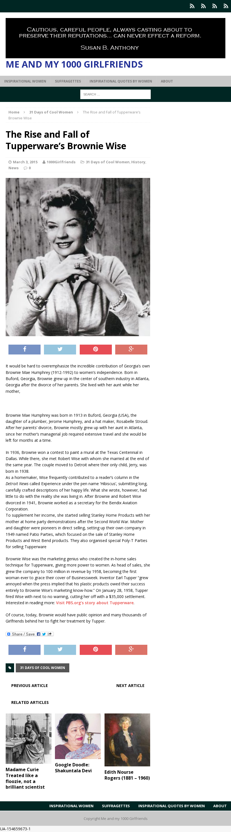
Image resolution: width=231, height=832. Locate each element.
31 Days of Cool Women (108, 161)
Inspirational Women (25, 81)
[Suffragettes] (203, 6)
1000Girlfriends (61, 161)
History (138, 161)
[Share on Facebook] (24, 350)
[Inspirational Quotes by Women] (215, 6)
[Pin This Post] (96, 350)
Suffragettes (68, 81)
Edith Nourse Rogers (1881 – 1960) (127, 775)
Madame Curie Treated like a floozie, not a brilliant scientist (25, 778)
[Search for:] (115, 94)
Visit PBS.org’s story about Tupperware (95, 602)
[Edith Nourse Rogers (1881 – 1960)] (127, 763)
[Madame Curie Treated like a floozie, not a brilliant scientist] (29, 760)
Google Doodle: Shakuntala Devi (73, 768)
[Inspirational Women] (192, 6)
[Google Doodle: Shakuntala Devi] (78, 756)
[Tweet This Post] (60, 350)
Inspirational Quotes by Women (121, 81)
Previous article (29, 685)
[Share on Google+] (131, 350)
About (167, 81)
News (13, 167)
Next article (130, 685)
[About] (226, 6)
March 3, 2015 (25, 161)
